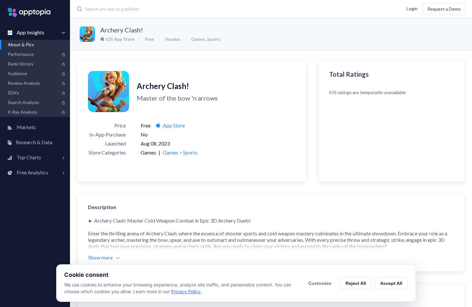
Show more (100, 257)
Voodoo (172, 39)
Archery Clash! (121, 30)
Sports (214, 39)
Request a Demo (444, 9)
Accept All (391, 283)
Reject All (355, 283)
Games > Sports (180, 152)
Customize (319, 283)
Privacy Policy (186, 291)
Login (411, 8)
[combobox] (199, 9)
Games (198, 39)
